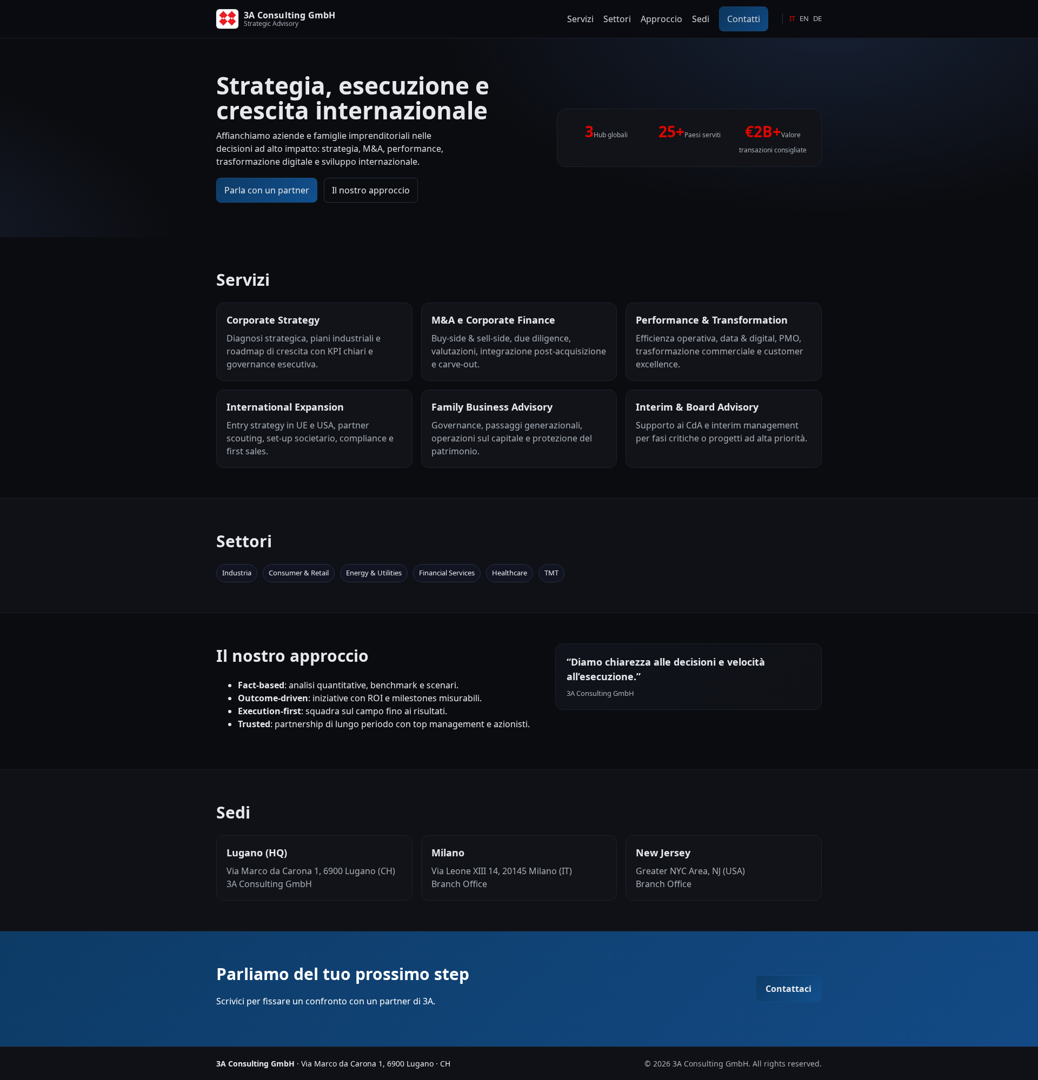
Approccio (661, 19)
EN (804, 18)
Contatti (743, 19)
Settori (617, 19)
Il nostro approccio (371, 190)
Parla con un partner (266, 190)
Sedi (700, 19)
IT (792, 18)
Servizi (580, 19)
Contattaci (788, 989)
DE (817, 18)
